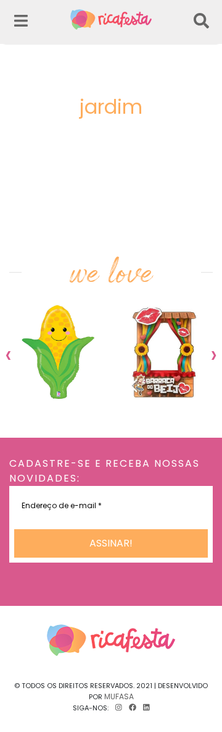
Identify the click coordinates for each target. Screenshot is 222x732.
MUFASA (119, 696)
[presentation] (8, 354)
